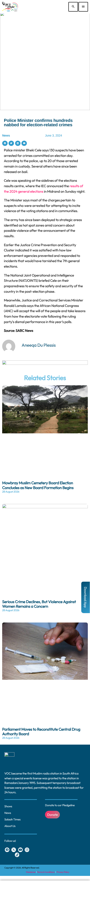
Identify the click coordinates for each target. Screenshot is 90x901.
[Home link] (10, 7)
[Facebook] (7, 849)
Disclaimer (31, 872)
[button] (5, 143)
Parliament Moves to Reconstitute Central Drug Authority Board (41, 732)
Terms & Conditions (46, 872)
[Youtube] (20, 849)
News (6, 135)
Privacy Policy (63, 872)
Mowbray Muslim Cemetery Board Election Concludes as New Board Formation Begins (38, 485)
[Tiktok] (17, 855)
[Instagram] (27, 849)
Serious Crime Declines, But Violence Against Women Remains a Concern (39, 604)
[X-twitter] (13, 849)
